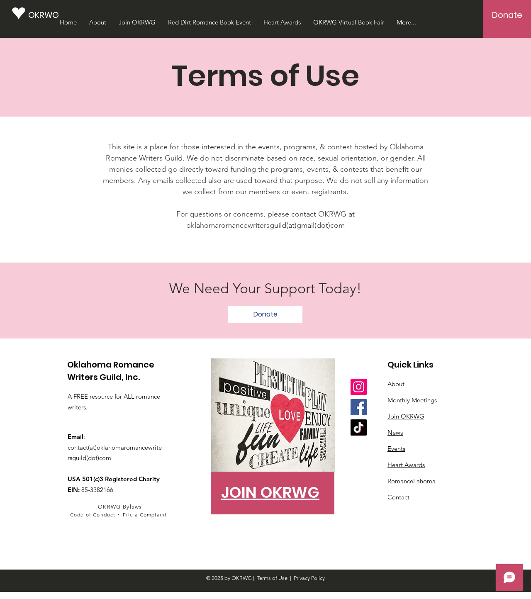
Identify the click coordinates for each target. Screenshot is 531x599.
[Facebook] (359, 407)
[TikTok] (359, 427)
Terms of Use (272, 578)
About (395, 384)
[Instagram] (359, 387)
